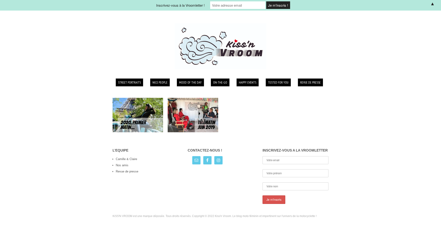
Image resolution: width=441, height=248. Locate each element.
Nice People (160, 82)
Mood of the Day (190, 82)
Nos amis (122, 165)
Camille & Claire (126, 159)
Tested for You (278, 82)
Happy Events (247, 82)
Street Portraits (129, 82)
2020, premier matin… (133, 125)
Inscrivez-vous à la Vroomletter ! (180, 5)
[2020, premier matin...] (138, 115)
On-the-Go (220, 82)
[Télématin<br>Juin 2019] (193, 115)
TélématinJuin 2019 (206, 125)
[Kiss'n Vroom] (220, 46)
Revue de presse (310, 82)
